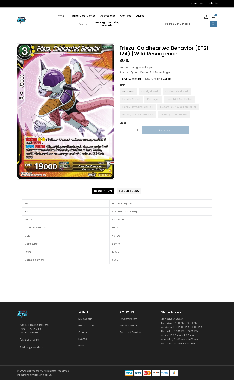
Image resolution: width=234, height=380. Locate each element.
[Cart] (213, 17)
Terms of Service (130, 332)
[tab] (103, 191)
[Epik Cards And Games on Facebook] (12, 3)
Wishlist (213, 3)
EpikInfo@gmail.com (32, 347)
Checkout (197, 3)
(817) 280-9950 (29, 340)
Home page (86, 325)
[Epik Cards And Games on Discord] (25, 3)
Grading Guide (161, 79)
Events (82, 339)
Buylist (82, 345)
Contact (84, 332)
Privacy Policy (128, 319)
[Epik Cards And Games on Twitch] (31, 3)
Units (123, 123)
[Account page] (206, 17)
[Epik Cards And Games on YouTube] (18, 3)
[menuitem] (60, 15)
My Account (86, 319)
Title (122, 85)
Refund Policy (128, 325)
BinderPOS (46, 375)
